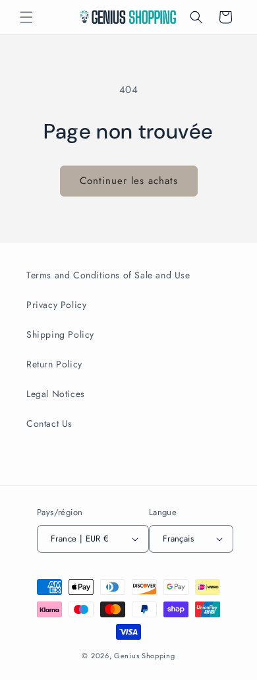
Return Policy (54, 364)
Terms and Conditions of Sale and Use (108, 275)
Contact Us (49, 423)
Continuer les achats (129, 180)
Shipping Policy (60, 334)
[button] (26, 17)
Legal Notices (55, 393)
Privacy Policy (56, 304)
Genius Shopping (144, 655)
